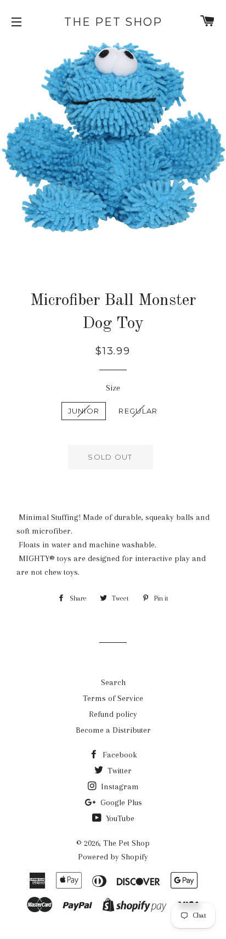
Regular (137, 410)
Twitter (118, 771)
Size (113, 388)
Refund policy (113, 714)
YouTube (119, 818)
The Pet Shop (113, 22)
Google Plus (120, 802)
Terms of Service (113, 698)
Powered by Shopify (113, 857)
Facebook (118, 755)
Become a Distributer (113, 730)
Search (113, 682)
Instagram (119, 786)
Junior (84, 410)
